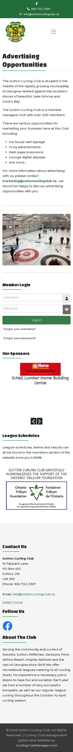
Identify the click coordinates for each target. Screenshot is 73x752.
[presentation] (33, 421)
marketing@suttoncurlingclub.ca (29, 181)
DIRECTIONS (12, 603)
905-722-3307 (41, 8)
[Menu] (54, 32)
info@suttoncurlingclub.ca (41, 14)
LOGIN (36, 457)
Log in (36, 320)
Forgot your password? (19, 338)
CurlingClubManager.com (36, 745)
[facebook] (37, 4)
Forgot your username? (19, 329)
